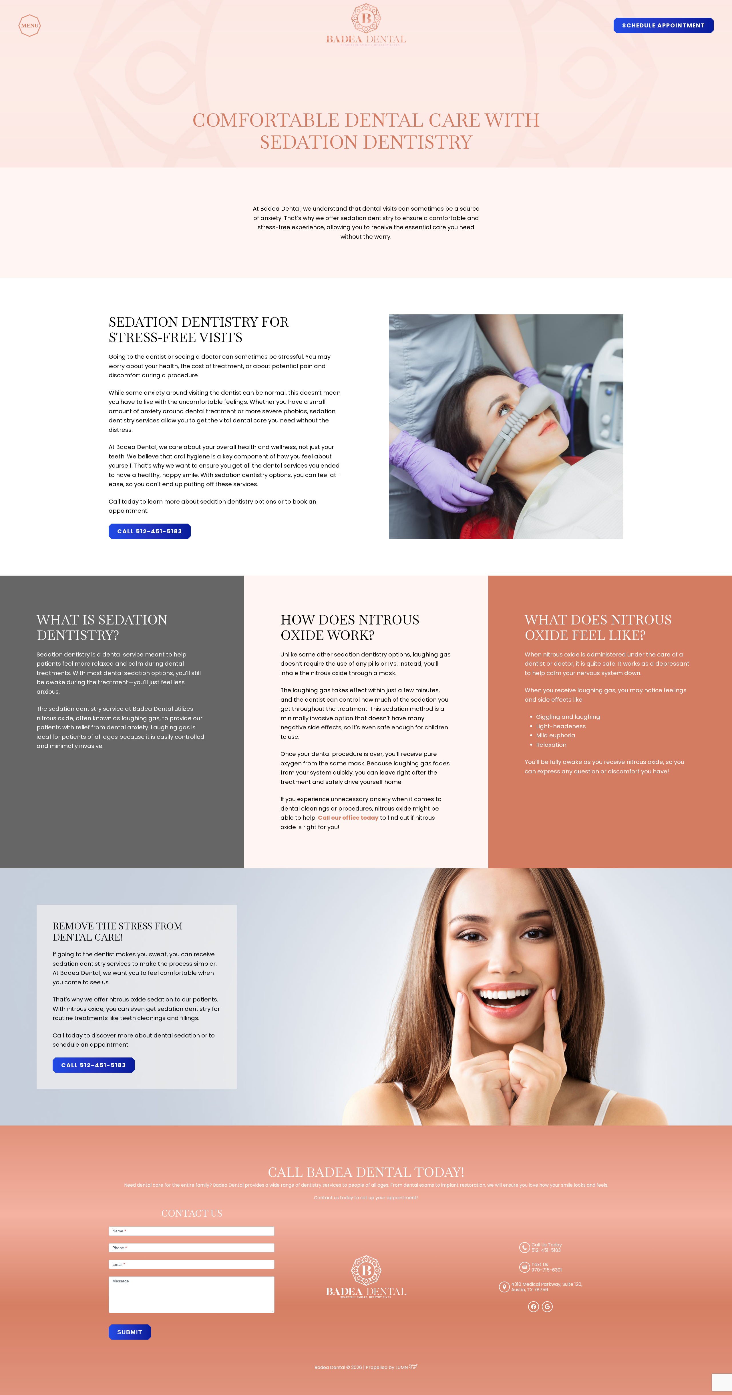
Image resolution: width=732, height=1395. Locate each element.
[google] (547, 1310)
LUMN (402, 1367)
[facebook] (533, 1310)
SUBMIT (129, 1332)
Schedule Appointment (663, 25)
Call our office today (348, 818)
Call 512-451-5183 (149, 531)
